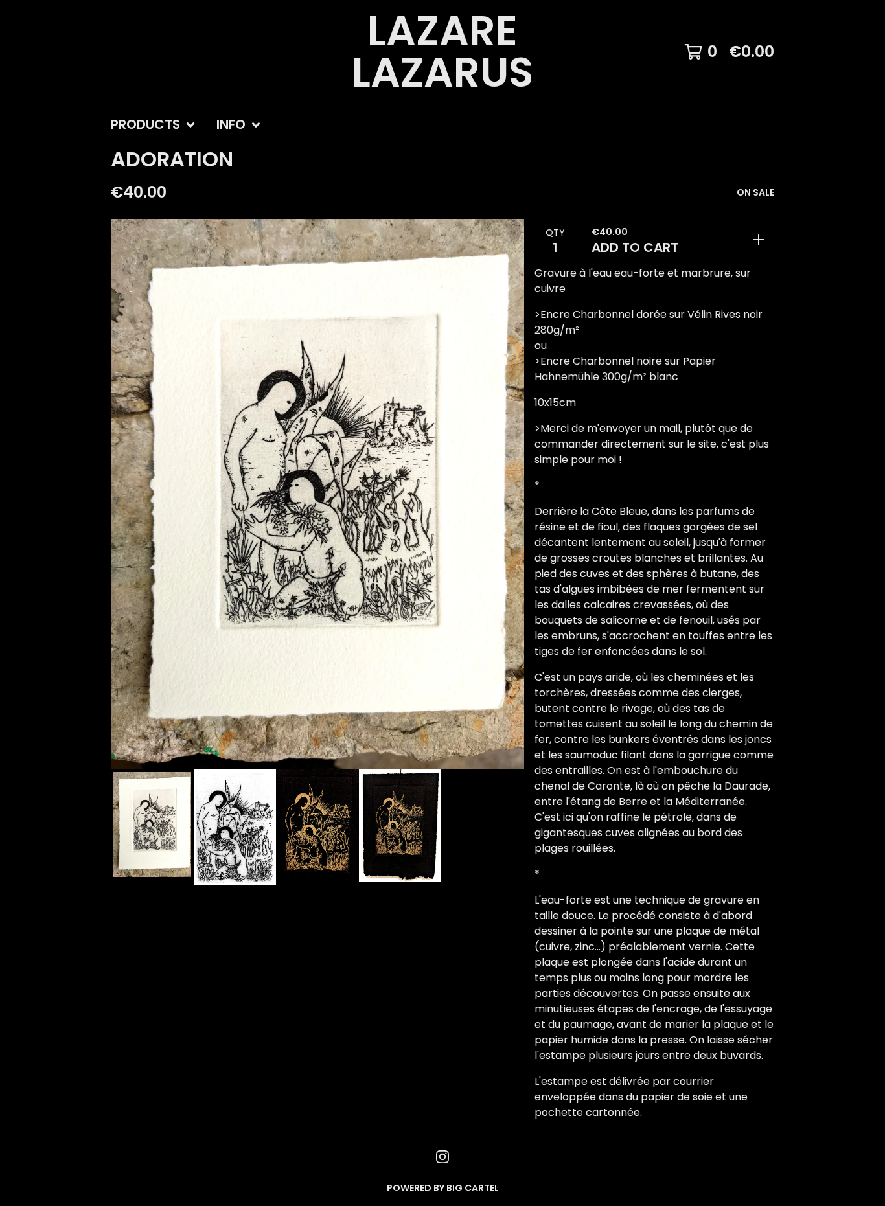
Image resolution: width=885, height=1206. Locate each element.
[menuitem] (153, 125)
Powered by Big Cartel (443, 1187)
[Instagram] (442, 1157)
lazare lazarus (442, 51)
